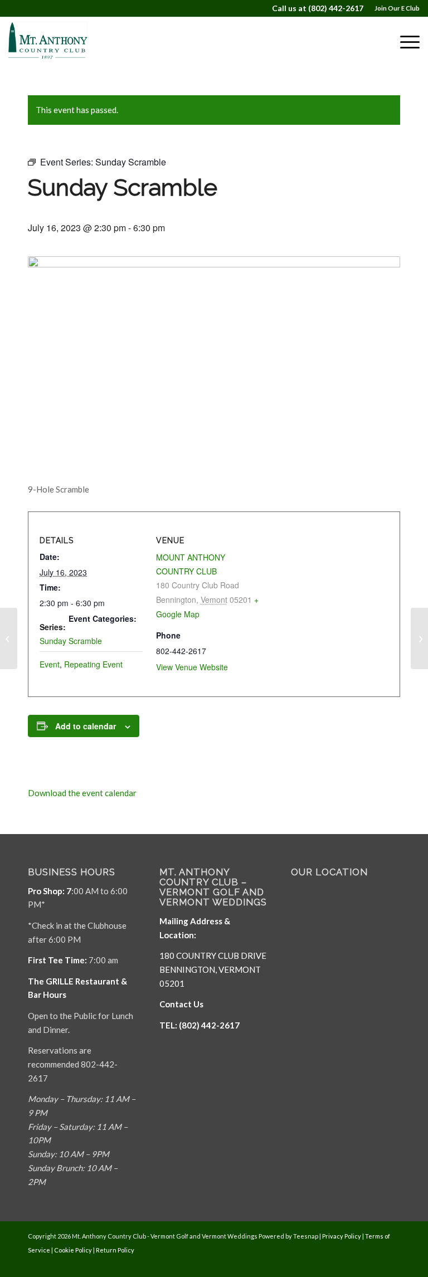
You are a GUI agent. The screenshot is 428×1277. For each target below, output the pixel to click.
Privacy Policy (341, 1236)
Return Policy (115, 1250)
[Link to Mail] (375, 1263)
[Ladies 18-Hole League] (8, 638)
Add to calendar (85, 726)
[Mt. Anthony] (61, 42)
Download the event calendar (82, 793)
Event (50, 664)
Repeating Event (93, 664)
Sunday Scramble (71, 640)
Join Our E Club (397, 8)
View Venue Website (192, 666)
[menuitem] (394, 8)
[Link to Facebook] (358, 1263)
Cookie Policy (73, 1250)
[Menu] (404, 42)
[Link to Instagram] (391, 1263)
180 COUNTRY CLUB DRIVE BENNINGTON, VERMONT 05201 (212, 969)
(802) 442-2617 (335, 8)
